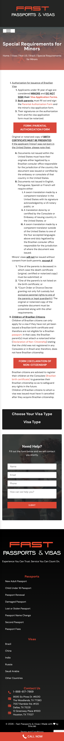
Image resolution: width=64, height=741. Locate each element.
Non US (23, 55)
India (8, 657)
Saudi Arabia (12, 671)
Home (6, 55)
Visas (14, 55)
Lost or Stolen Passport (17, 608)
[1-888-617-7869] (9, 692)
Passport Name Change (18, 615)
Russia (8, 664)
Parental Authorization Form (37, 104)
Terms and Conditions (32, 731)
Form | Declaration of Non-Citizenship (35, 363)
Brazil (32, 55)
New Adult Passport (16, 581)
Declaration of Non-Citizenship (29, 341)
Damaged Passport (15, 601)
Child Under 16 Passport (18, 588)
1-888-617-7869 (23, 691)
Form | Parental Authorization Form (35, 127)
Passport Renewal (15, 594)
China (8, 650)
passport (17, 334)
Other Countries (14, 678)
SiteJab (32, 726)
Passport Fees (13, 629)
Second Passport (14, 622)
